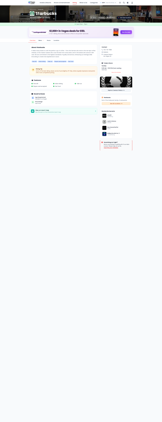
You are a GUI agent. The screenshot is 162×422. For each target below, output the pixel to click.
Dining (75, 3)
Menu (40, 40)
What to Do (83, 3)
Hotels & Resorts (45, 3)
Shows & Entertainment (62, 3)
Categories (94, 3)
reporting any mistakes (111, 148)
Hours (49, 40)
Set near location (124, 18)
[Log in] (132, 2)
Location (56, 40)
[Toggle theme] (127, 2)
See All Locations (115, 103)
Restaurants (33, 9)
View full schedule (116, 72)
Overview (32, 40)
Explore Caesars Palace (115, 90)
